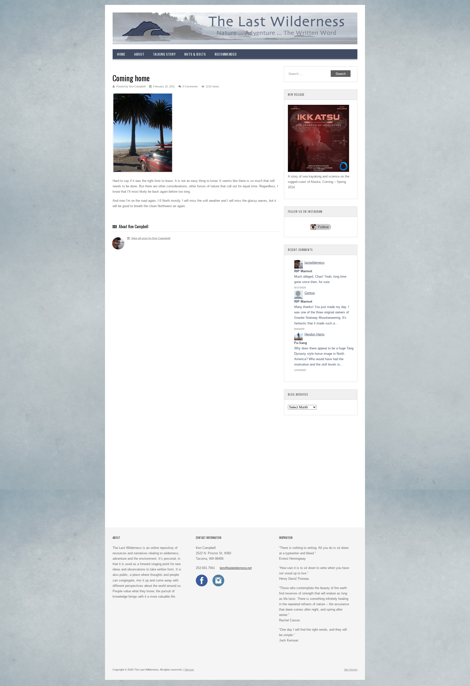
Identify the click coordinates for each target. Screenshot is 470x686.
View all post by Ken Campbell (150, 238)
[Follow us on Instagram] (218, 585)
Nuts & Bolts (195, 54)
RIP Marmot (303, 271)
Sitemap (189, 669)
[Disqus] (196, 325)
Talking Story (164, 54)
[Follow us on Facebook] (202, 585)
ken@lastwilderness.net (236, 568)
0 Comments (190, 86)
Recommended (226, 54)
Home (121, 54)
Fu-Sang (300, 343)
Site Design (350, 669)
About (139, 54)
